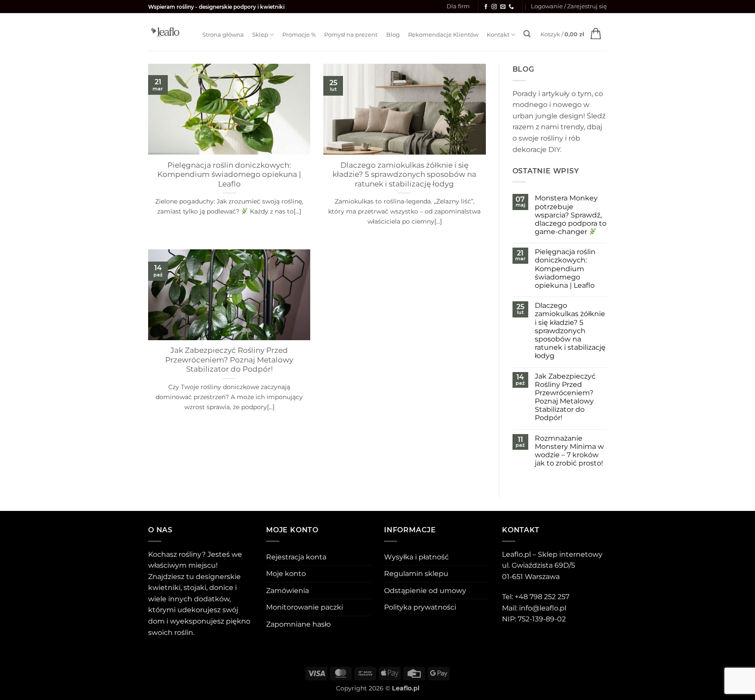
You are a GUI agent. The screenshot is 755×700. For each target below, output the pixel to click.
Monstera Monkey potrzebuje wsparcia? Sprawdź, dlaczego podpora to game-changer (570, 215)
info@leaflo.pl (542, 608)
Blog (393, 34)
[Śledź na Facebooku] (485, 7)
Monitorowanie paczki (304, 607)
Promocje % (299, 34)
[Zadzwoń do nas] (511, 7)
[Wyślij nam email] (503, 7)
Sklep (260, 34)
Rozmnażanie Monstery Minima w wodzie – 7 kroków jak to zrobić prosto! (569, 451)
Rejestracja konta (296, 557)
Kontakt (498, 34)
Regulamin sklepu (416, 573)
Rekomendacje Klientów (443, 34)
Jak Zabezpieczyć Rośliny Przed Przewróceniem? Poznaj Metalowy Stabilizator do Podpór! (229, 359)
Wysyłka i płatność (416, 557)
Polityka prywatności (420, 607)
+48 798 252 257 (542, 597)
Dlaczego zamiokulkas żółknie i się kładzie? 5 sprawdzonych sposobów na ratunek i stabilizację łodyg (404, 174)
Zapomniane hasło (298, 624)
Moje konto (286, 573)
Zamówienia (287, 590)
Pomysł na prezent (351, 34)
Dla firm (458, 6)
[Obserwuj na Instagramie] (494, 7)
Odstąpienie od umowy (425, 590)
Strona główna (223, 34)
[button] (569, 6)
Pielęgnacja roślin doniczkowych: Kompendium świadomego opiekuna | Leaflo (229, 174)
